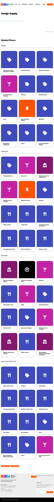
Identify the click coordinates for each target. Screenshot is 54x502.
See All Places (15, 466)
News (44, 4)
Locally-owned (4, 151)
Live (19, 4)
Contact (50, 4)
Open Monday (4, 255)
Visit (16, 4)
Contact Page (10, 490)
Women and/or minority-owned (8, 361)
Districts (31, 4)
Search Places (5, 466)
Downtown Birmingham (7, 4)
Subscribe (50, 492)
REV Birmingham (12, 485)
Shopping (3, 45)
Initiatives (37, 4)
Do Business (24, 4)
